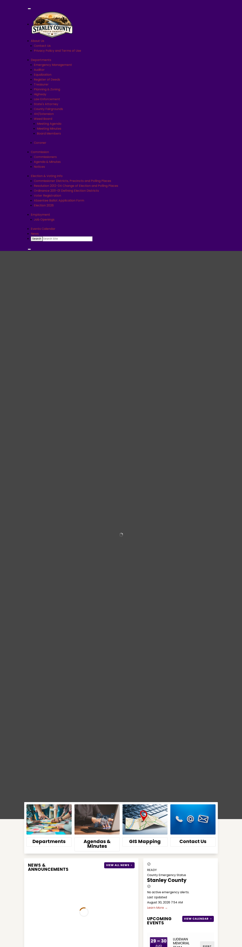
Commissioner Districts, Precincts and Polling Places (72, 181)
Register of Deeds (47, 79)
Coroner (40, 143)
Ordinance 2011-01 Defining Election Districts (66, 190)
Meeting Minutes (49, 128)
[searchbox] (67, 238)
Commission (40, 152)
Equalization (42, 74)
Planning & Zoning (47, 89)
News (35, 234)
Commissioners (45, 157)
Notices (39, 167)
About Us (37, 41)
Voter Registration (47, 195)
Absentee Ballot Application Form (59, 200)
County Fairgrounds (48, 109)
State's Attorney (46, 104)
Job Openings (44, 219)
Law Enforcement (47, 99)
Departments (41, 60)
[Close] (29, 249)
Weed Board (43, 119)
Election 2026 (44, 205)
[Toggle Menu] (29, 8)
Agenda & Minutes (47, 162)
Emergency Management (53, 65)
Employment (40, 214)
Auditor (39, 70)
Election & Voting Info (47, 176)
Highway (40, 94)
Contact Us (42, 46)
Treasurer (41, 84)
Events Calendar (43, 229)
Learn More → (157, 907)
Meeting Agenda (49, 124)
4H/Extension (44, 114)
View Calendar (196, 919)
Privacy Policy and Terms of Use (57, 50)
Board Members (49, 133)
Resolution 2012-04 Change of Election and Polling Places (76, 186)
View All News (117, 865)
